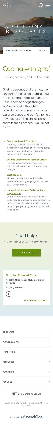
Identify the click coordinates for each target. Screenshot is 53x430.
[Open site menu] (47, 5)
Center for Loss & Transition (21, 141)
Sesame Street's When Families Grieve (26, 159)
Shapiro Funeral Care (21, 275)
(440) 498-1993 (41, 241)
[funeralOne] (33, 416)
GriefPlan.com (14, 174)
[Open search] (41, 5)
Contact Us (26, 252)
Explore (34, 300)
